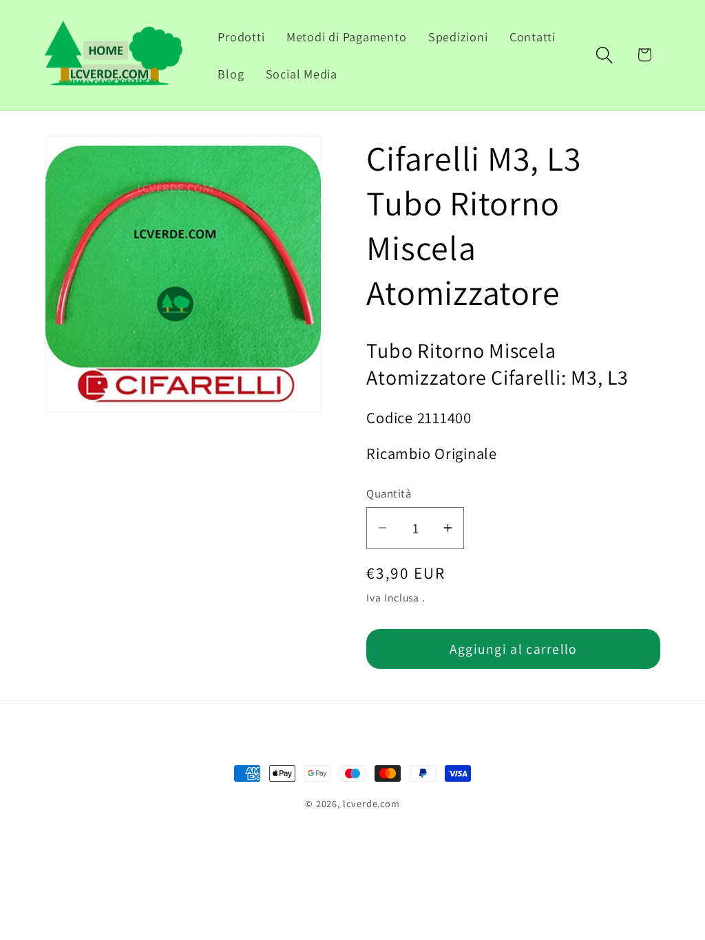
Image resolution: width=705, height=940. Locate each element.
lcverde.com (371, 803)
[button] (604, 54)
